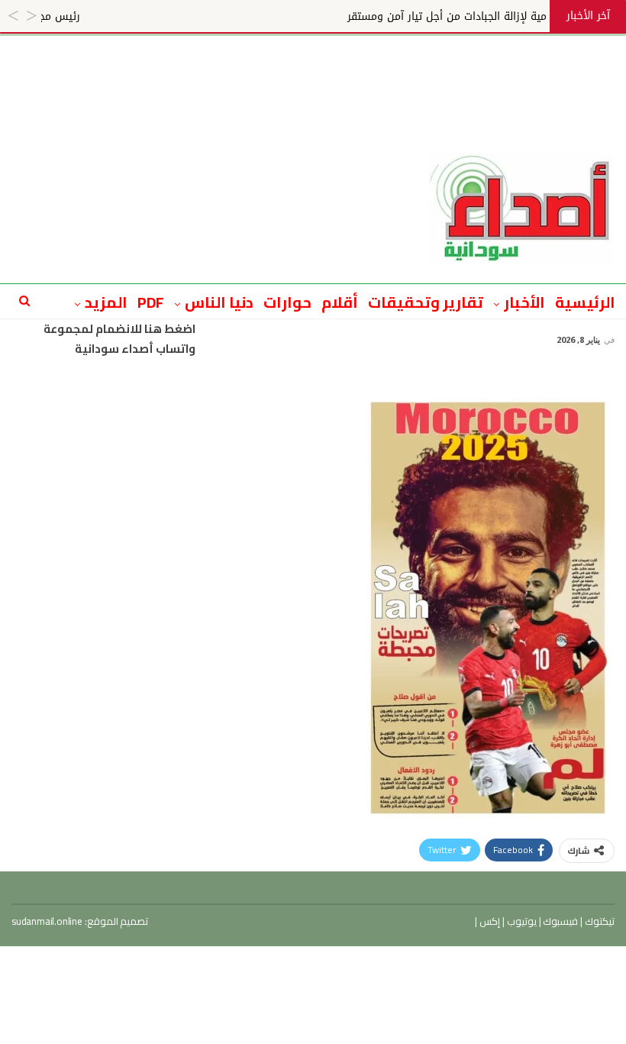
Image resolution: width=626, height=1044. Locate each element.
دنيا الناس (219, 302)
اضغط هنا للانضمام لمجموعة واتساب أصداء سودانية (119, 339)
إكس (488, 921)
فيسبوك (560, 921)
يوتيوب (521, 921)
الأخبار (524, 302)
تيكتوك (598, 921)
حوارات (287, 302)
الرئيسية (585, 302)
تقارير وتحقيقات (425, 302)
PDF (151, 302)
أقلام (339, 302)
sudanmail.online (46, 921)
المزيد (106, 302)
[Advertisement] (313, 70)
